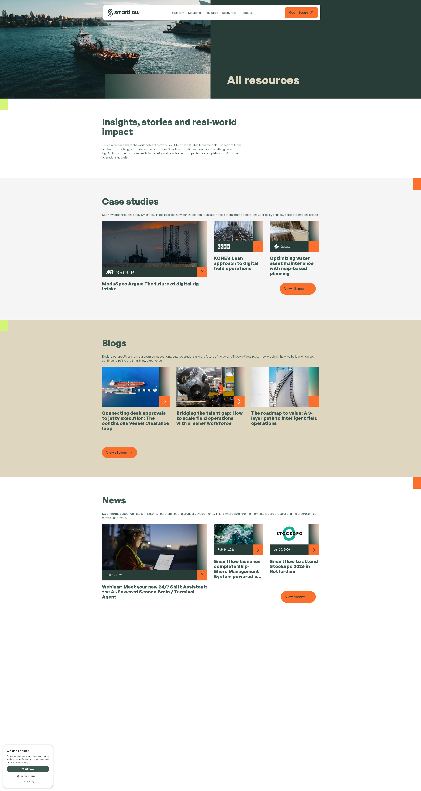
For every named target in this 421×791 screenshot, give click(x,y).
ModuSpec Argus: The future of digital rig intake (150, 286)
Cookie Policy (28, 781)
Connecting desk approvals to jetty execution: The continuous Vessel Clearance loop (135, 420)
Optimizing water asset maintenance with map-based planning (292, 266)
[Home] (123, 12)
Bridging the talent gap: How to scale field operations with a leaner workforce (209, 418)
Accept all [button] (28, 769)
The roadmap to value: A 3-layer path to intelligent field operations (284, 418)
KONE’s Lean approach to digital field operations (236, 263)
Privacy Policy (21, 762)
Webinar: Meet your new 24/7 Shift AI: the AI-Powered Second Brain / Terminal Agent (154, 592)
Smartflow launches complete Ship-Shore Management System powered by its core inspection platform (237, 569)
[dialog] (28, 766)
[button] (28, 776)
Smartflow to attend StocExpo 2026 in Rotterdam (294, 566)
